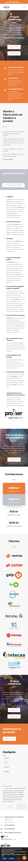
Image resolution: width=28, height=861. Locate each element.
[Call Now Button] (24, 858)
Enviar (21, 806)
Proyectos (14, 716)
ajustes (12, 853)
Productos (14, 47)
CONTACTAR (14, 459)
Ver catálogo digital (13, 185)
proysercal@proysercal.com (12, 832)
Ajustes (18, 858)
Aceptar (4, 858)
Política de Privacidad (16, 854)
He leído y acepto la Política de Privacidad (14, 788)
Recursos (14, 710)
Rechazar (11, 858)
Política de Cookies (6, 854)
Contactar (14, 53)
